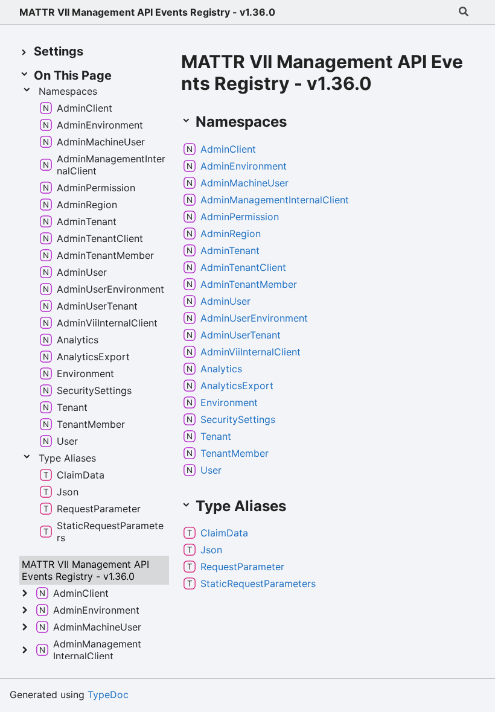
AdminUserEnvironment (254, 318)
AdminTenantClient (243, 267)
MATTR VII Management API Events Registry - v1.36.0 (147, 12)
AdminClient (228, 149)
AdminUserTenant (240, 335)
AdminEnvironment (243, 166)
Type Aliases (67, 458)
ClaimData (224, 533)
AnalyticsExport (236, 386)
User (211, 470)
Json (211, 550)
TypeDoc (108, 694)
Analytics (221, 369)
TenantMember (234, 453)
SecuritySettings (237, 419)
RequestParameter (242, 567)
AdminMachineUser (244, 183)
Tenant (215, 436)
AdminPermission (239, 217)
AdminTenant (230, 250)
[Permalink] (299, 122)
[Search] (464, 12)
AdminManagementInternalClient (274, 200)
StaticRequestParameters (258, 583)
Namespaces (68, 91)
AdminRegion (230, 233)
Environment (229, 402)
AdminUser (225, 301)
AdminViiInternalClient (250, 352)
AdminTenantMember (248, 284)
